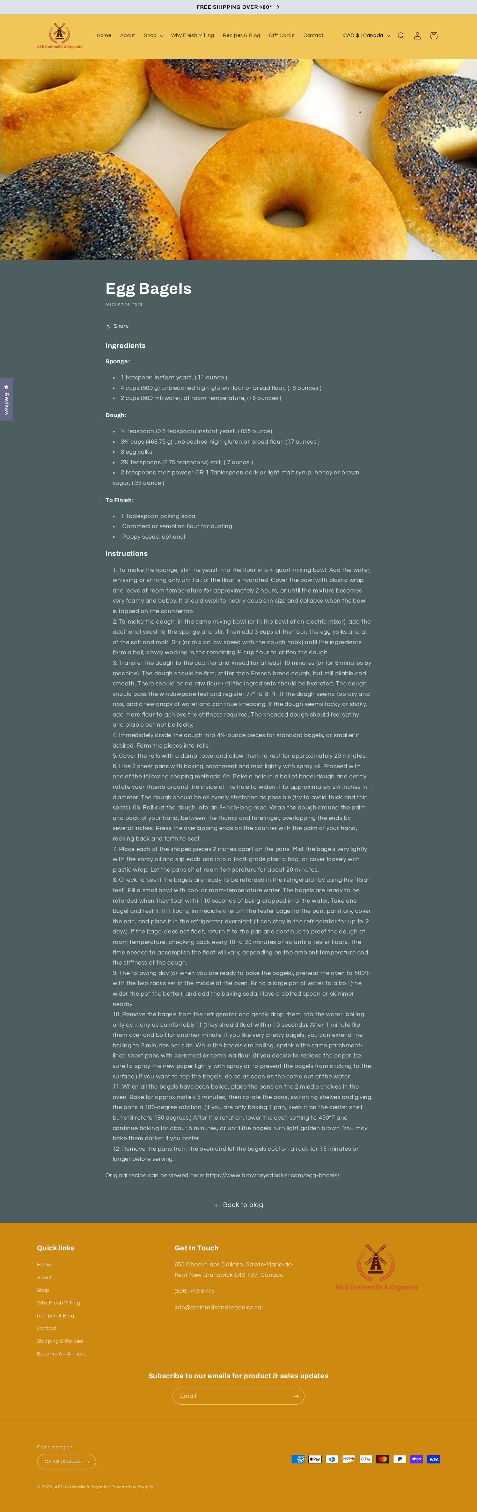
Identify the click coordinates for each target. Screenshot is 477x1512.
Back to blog (243, 1205)
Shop (43, 1290)
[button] (152, 35)
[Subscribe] (296, 1396)
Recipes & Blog (55, 1315)
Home (44, 1264)
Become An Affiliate (62, 1354)
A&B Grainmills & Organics (82, 1487)
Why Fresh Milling (58, 1303)
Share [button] (121, 326)
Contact (47, 1328)
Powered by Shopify (132, 1487)
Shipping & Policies (60, 1341)
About (44, 1277)
